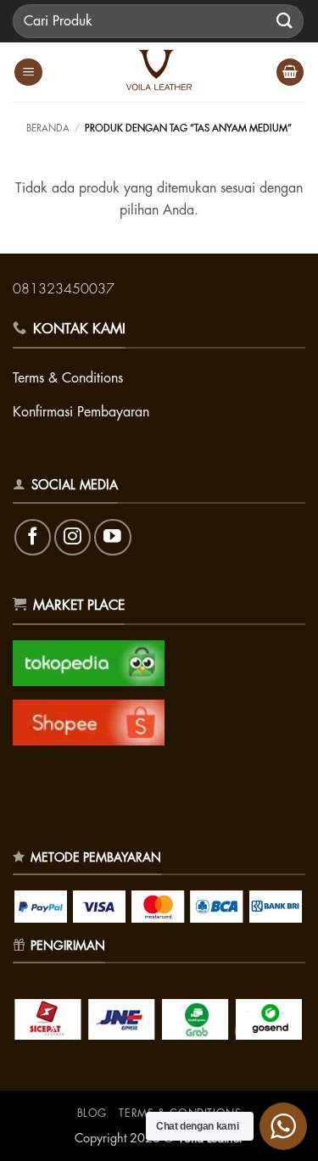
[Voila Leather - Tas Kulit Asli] (159, 72)
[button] (28, 73)
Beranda (48, 128)
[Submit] (285, 20)
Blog (92, 1113)
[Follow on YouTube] (112, 537)
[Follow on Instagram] (72, 537)
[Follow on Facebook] (32, 537)
